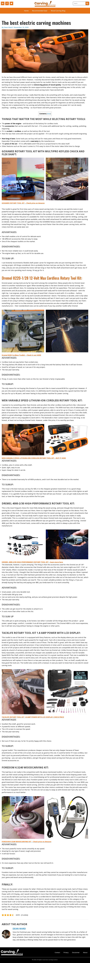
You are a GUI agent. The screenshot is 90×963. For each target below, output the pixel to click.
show (48, 114)
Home (26, 11)
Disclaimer (76, 952)
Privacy (66, 952)
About (85, 952)
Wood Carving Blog (58, 11)
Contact (57, 952)
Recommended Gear (39, 11)
